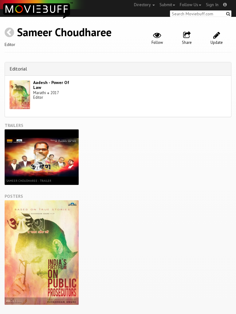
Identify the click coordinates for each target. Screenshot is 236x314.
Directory (143, 4)
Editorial (18, 69)
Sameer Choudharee (64, 32)
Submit (165, 4)
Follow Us (189, 4)
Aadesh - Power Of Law (51, 85)
